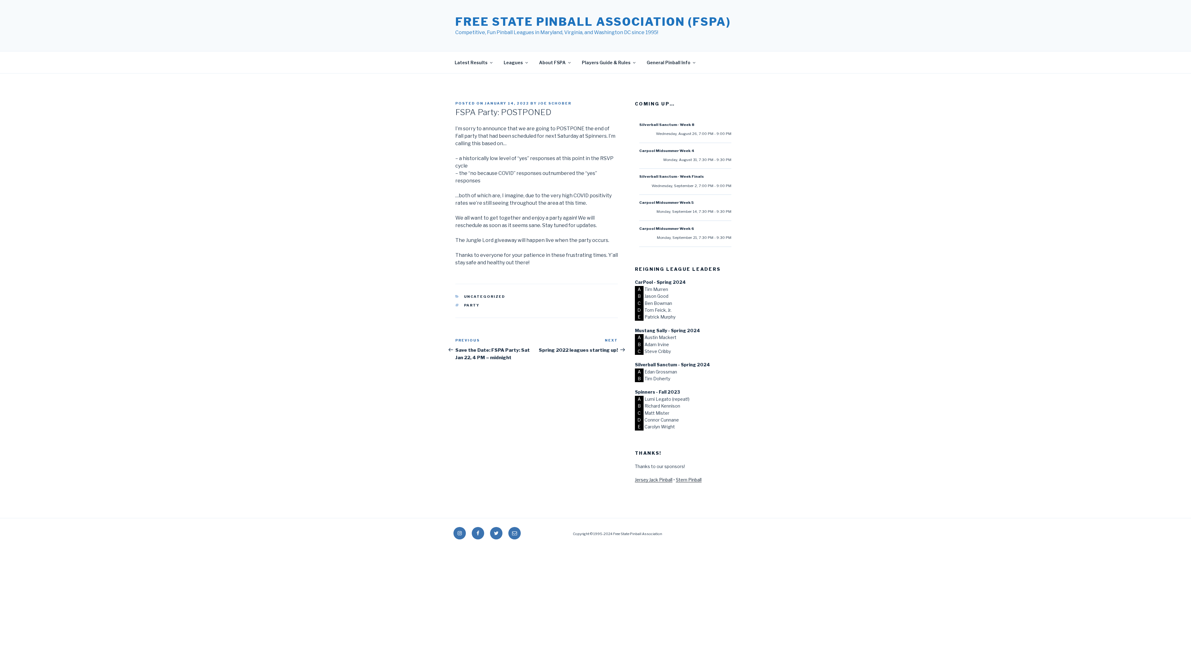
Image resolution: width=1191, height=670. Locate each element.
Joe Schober (554, 103)
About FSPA (552, 62)
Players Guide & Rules (606, 62)
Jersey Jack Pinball (653, 479)
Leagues (513, 62)
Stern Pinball (689, 479)
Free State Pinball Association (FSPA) (593, 22)
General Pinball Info (668, 62)
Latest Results (471, 62)
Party (472, 305)
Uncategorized (485, 296)
